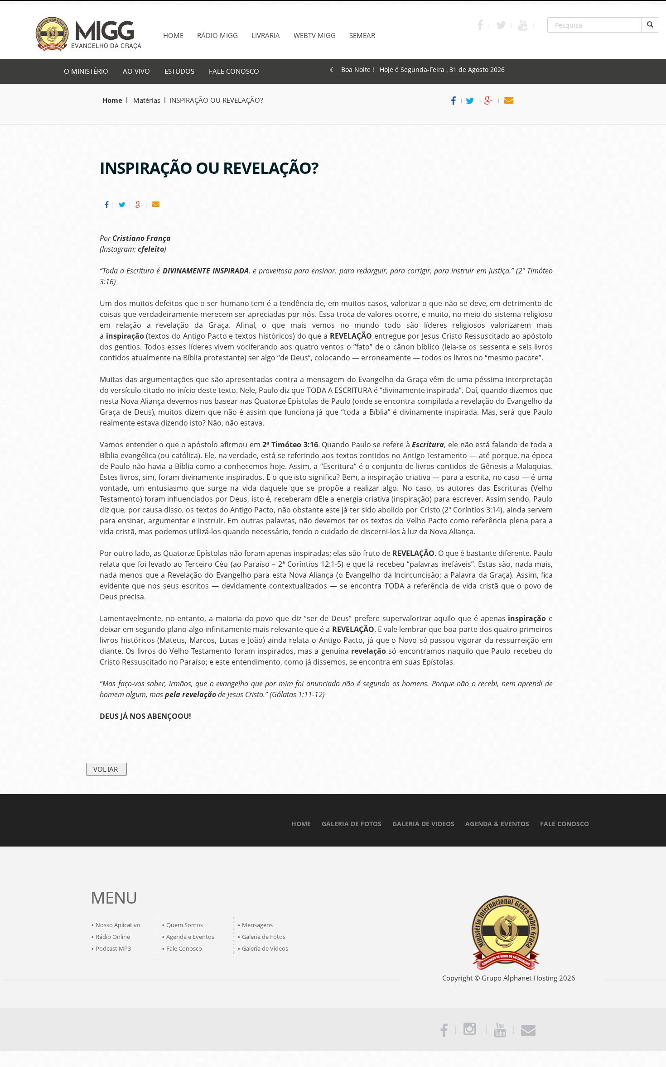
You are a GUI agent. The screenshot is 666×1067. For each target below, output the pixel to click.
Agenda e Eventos (190, 937)
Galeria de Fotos (263, 937)
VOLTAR (106, 769)
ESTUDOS (179, 71)
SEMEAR (362, 35)
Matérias (145, 100)
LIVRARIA (265, 35)
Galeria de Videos (265, 948)
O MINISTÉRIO (86, 71)
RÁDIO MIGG (217, 35)
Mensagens (257, 925)
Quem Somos (184, 925)
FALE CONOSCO (234, 71)
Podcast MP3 (113, 948)
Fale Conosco (184, 948)
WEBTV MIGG (315, 35)
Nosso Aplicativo (118, 925)
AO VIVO (136, 71)
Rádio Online (113, 937)
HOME (173, 35)
